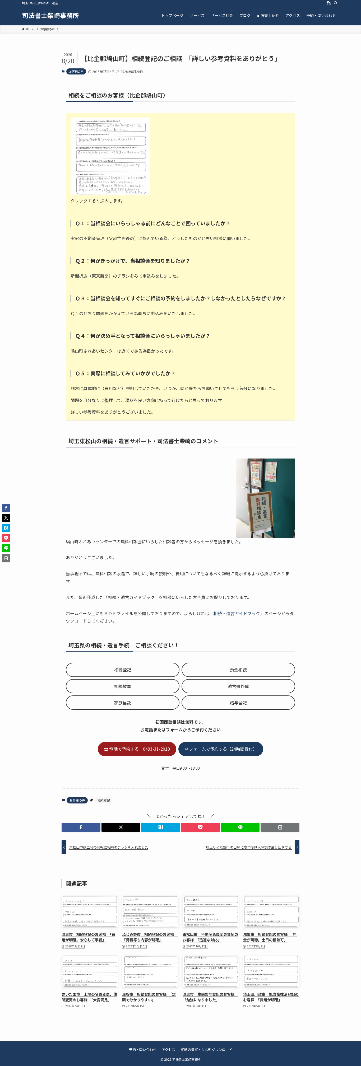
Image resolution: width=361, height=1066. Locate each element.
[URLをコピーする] (280, 827)
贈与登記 (238, 702)
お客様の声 (76, 71)
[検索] (335, 3)
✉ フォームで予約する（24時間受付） (220, 749)
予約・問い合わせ (142, 1049)
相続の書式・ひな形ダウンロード (206, 1049)
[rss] (328, 3)
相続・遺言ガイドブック (237, 613)
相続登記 (122, 669)
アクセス (168, 1049)
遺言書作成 (238, 686)
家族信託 (122, 702)
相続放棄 (122, 686)
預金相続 (238, 669)
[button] (81, 827)
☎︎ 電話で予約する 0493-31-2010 (137, 749)
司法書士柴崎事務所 (50, 15)
